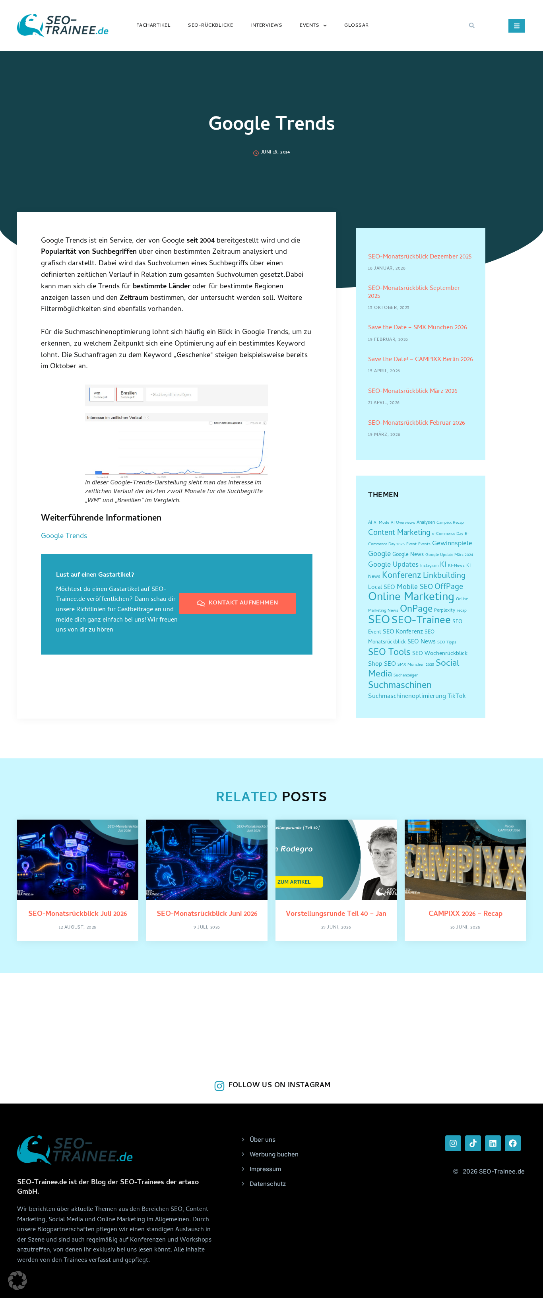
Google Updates (393, 565)
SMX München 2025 (416, 664)
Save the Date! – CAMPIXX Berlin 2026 (420, 360)
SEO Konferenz (403, 632)
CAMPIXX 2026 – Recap (465, 914)
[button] (472, 25)
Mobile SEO (415, 587)
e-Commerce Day (447, 534)
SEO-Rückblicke (210, 25)
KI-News (456, 565)
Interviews (266, 25)
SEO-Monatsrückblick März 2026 (413, 392)
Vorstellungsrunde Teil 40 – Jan (336, 914)
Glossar (356, 25)
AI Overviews (403, 523)
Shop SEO (382, 664)
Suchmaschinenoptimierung (407, 697)
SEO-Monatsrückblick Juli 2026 (77, 914)
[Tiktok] (473, 1143)
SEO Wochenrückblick (439, 654)
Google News (408, 555)
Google (379, 555)
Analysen (426, 523)
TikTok (457, 697)
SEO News (421, 642)
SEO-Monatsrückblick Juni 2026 (207, 914)
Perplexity (444, 611)
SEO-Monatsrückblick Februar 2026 (416, 423)
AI (370, 523)
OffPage (448, 587)
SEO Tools (389, 653)
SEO (379, 621)
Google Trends (64, 536)
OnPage (416, 610)
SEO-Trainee (421, 621)
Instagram (429, 565)
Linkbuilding (444, 576)
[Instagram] (453, 1143)
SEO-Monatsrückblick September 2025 (414, 292)
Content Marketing (399, 533)
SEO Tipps (446, 642)
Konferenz (401, 576)
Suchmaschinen (400, 686)
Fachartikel (153, 25)
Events (309, 25)
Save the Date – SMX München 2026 (417, 328)
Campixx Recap (450, 523)
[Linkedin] (493, 1143)
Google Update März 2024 (449, 555)
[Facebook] (513, 1143)
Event (411, 544)
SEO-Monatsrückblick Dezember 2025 (419, 257)
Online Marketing (411, 598)
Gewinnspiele (452, 544)
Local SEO (381, 588)
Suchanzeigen (406, 675)
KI (443, 565)
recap (462, 610)
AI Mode (381, 523)
